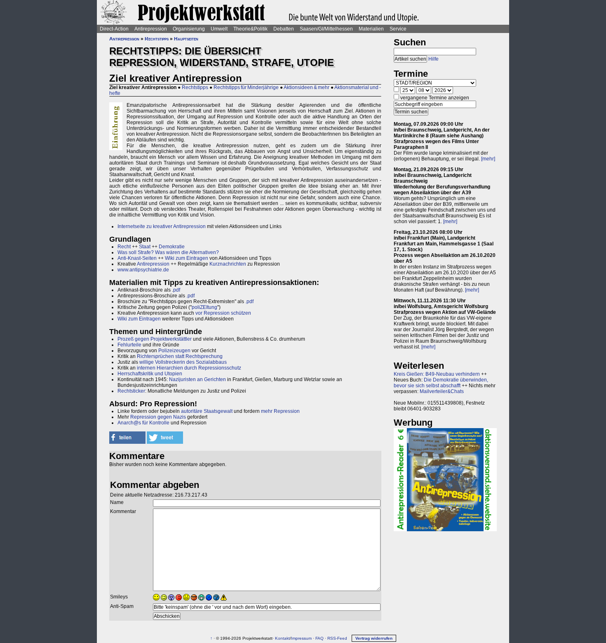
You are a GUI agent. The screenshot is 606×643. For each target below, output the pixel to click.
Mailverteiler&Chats (442, 391)
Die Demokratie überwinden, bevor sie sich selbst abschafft (441, 383)
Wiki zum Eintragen (186, 258)
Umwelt (219, 29)
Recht (124, 247)
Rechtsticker (131, 391)
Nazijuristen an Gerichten (197, 379)
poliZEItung (204, 307)
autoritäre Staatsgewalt (207, 411)
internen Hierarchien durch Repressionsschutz (189, 368)
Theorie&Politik (250, 29)
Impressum (301, 638)
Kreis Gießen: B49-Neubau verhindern (437, 374)
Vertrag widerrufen (373, 638)
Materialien (371, 29)
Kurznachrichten (227, 264)
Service (398, 29)
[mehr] (488, 159)
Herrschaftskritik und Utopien (149, 374)
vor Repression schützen (223, 313)
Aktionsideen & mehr (306, 87)
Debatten (283, 29)
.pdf (190, 296)
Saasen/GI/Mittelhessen (326, 29)
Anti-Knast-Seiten (137, 258)
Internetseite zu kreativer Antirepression (161, 226)
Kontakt (282, 638)
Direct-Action (114, 29)
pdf (176, 290)
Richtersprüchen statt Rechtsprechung (180, 356)
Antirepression (150, 29)
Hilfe (433, 59)
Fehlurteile (129, 345)
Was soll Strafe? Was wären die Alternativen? (168, 252)
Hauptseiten (186, 39)
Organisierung (189, 29)
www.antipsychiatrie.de (143, 270)
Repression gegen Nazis (158, 417)
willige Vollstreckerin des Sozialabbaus (183, 362)
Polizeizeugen (174, 350)
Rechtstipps (157, 39)
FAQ (319, 638)
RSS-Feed (337, 638)
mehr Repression (280, 411)
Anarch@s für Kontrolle (143, 423)
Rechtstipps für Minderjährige (246, 87)
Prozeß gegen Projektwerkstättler (154, 339)
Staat (144, 247)
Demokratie (172, 247)
